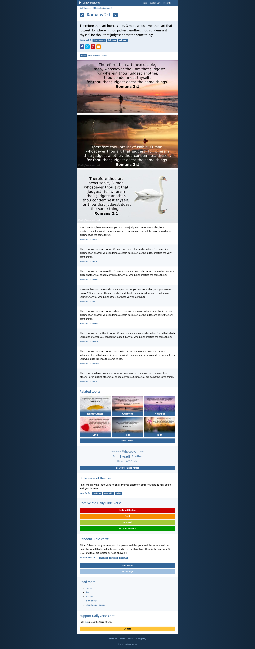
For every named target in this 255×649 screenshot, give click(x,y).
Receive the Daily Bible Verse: (101, 503)
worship (103, 558)
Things (120, 461)
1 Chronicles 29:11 (89, 558)
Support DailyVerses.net (97, 616)
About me (113, 639)
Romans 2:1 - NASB (89, 364)
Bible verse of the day (95, 478)
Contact (130, 639)
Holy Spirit (108, 493)
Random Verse (155, 3)
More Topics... (128, 441)
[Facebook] (82, 47)
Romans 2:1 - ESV (88, 262)
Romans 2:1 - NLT (88, 302)
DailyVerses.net (85, 8)
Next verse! (127, 565)
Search (89, 592)
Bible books (97, 8)
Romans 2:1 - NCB (88, 382)
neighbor (122, 40)
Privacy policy (140, 639)
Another (137, 456)
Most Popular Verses (95, 605)
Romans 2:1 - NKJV (89, 280)
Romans (106, 8)
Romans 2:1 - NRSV (89, 323)
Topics (144, 3)
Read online (97, 56)
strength (123, 558)
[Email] (99, 47)
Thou (141, 452)
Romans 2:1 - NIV (88, 240)
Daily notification (127, 510)
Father (118, 493)
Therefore (116, 452)
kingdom (113, 558)
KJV (82, 56)
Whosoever (130, 452)
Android (127, 522)
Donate (127, 629)
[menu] (175, 4)
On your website (127, 528)
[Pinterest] (93, 47)
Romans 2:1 (85, 40)
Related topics (90, 392)
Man (136, 461)
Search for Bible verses (127, 468)
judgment (112, 40)
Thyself (124, 456)
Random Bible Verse (94, 539)
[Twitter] (88, 47)
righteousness (99, 40)
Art (114, 456)
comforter (97, 493)
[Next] (115, 15)
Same (128, 461)
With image (127, 571)
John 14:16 (85, 493)
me (86, 622)
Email (127, 516)
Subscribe (167, 3)
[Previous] (82, 15)
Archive (89, 597)
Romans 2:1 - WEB (89, 342)
